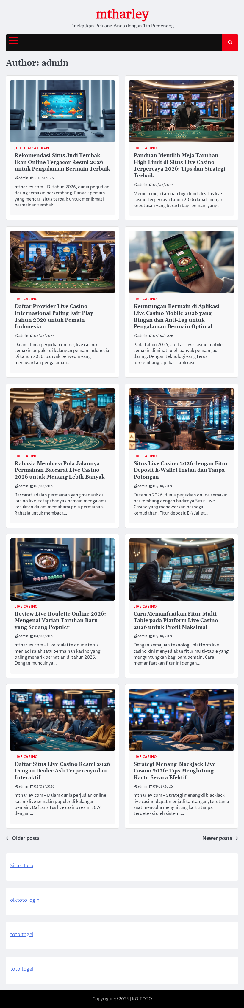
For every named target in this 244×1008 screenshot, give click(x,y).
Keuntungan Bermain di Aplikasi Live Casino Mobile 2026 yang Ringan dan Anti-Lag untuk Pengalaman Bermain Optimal (177, 316)
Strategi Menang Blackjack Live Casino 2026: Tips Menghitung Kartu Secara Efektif (175, 771)
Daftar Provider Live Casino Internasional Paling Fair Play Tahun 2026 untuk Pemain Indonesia (54, 316)
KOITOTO (142, 999)
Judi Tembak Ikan (32, 148)
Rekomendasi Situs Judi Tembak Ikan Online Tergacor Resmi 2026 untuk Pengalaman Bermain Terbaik (62, 162)
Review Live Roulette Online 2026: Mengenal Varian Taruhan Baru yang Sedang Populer (60, 621)
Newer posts (217, 838)
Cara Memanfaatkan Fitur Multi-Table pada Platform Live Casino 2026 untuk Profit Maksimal (176, 621)
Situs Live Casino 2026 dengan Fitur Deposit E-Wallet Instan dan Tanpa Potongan (181, 470)
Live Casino (145, 148)
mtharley (122, 14)
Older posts (26, 838)
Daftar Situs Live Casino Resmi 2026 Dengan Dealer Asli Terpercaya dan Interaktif (62, 771)
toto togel (21, 934)
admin (23, 178)
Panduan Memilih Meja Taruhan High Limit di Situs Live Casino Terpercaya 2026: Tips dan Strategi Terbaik (179, 165)
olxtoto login (25, 900)
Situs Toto (21, 865)
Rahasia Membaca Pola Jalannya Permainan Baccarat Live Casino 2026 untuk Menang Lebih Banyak (60, 470)
